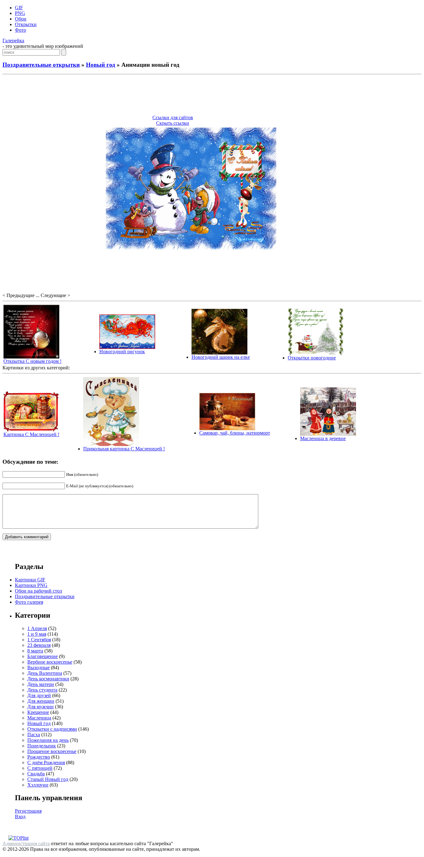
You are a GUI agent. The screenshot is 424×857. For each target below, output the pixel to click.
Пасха (33, 734)
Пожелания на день (48, 740)
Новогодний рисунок (122, 351)
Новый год (100, 64)
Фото (20, 30)
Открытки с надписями (52, 729)
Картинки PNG (31, 585)
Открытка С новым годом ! (32, 361)
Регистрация (28, 811)
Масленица (39, 717)
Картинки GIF (30, 579)
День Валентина (44, 673)
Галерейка (13, 40)
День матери (40, 684)
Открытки (26, 24)
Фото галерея (29, 602)
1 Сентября (39, 639)
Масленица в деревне (323, 438)
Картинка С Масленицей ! (31, 434)
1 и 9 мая (36, 634)
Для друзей (39, 695)
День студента (42, 689)
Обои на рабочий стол (38, 590)
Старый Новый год (47, 779)
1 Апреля (37, 628)
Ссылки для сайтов (172, 117)
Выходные (38, 667)
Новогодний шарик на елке (221, 357)
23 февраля (39, 645)
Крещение (38, 712)
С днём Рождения (46, 762)
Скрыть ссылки (172, 123)
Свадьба (36, 773)
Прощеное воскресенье (51, 751)
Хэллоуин (37, 784)
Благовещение (42, 656)
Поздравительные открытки (41, 64)
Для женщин (40, 701)
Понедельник (41, 745)
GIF (19, 7)
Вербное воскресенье (49, 662)
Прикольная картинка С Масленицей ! (124, 448)
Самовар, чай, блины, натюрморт (234, 432)
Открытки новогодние (312, 357)
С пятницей (39, 768)
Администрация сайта (26, 843)
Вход (20, 816)
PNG (20, 13)
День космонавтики (48, 678)
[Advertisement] (212, 95)
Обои (20, 18)
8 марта (35, 650)
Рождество (38, 757)
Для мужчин (40, 706)
